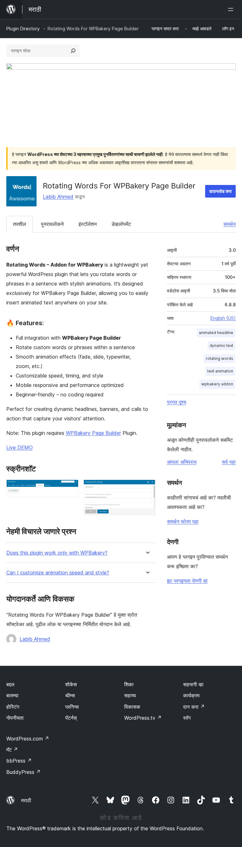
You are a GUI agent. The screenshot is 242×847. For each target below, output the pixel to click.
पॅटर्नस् (71, 718)
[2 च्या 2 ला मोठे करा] (147, 488)
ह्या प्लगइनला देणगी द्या (187, 581)
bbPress (19, 761)
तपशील (19, 224)
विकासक (132, 707)
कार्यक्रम (191, 695)
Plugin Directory (23, 28)
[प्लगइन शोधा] (73, 50)
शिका (129, 684)
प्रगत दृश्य (176, 402)
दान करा (194, 707)
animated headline (216, 332)
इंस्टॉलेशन (87, 224)
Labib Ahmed (58, 196)
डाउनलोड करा (220, 191)
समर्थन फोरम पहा (183, 521)
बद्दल (10, 684)
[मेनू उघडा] (232, 9)
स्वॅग (187, 718)
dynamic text (221, 345)
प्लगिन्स (72, 707)
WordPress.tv (143, 718)
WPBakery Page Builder (93, 433)
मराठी (26, 800)
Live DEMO (19, 447)
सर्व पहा (229, 462)
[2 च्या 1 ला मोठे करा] (70, 488)
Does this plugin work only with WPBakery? (56, 553)
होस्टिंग (12, 707)
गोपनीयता (15, 718)
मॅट (12, 749)
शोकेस (71, 684)
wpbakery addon (217, 384)
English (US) (223, 318)
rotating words (219, 358)
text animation (220, 371)
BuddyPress (23, 772)
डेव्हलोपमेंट (121, 224)
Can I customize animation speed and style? (57, 573)
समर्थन (229, 224)
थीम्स (70, 695)
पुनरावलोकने (52, 224)
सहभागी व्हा (193, 684)
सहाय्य (130, 695)
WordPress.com (27, 738)
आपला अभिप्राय (182, 462)
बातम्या (12, 695)
